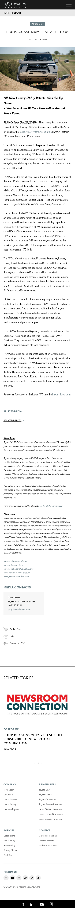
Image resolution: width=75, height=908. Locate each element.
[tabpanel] (37, 719)
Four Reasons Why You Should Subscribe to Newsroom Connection (33, 739)
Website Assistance (48, 845)
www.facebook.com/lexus (15, 561)
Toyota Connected (47, 799)
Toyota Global (45, 794)
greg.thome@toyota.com (19, 609)
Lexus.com (8, 794)
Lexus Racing (9, 804)
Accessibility (9, 845)
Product (16, 13)
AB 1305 (7, 855)
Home (6, 13)
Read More (9, 748)
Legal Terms (9, 835)
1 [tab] (34, 762)
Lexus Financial (10, 799)
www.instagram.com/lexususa (16, 572)
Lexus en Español (11, 809)
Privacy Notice (10, 850)
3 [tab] (41, 762)
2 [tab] (37, 762)
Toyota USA (44, 789)
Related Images (12, 420)
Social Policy (9, 840)
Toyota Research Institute (50, 804)
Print (12, 636)
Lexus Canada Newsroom (51, 818)
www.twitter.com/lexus (13, 564)
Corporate (11, 729)
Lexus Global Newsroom (50, 809)
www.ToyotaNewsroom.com (50, 505)
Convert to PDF (17, 643)
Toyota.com (8, 789)
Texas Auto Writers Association (35, 131)
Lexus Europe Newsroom (51, 814)
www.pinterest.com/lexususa (16, 576)
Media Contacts (46, 840)
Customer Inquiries (48, 835)
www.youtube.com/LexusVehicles (18, 568)
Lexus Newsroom (61, 394)
